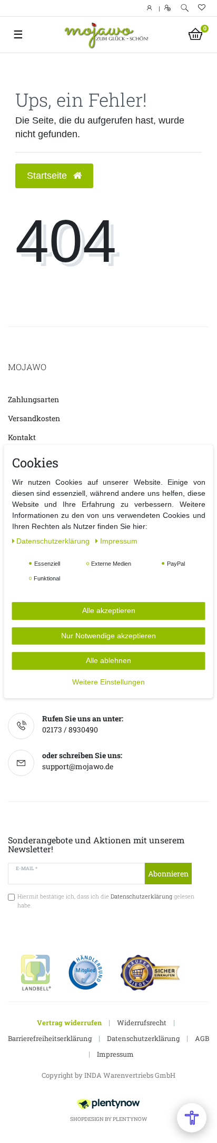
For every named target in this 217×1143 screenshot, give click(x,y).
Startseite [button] (48, 175)
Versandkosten (34, 418)
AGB (202, 1038)
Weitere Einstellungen (108, 682)
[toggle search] (184, 8)
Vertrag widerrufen (69, 1022)
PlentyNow (130, 1119)
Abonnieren (168, 874)
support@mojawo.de (77, 766)
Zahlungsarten (33, 399)
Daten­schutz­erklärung (54, 541)
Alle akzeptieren (108, 610)
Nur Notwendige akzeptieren (108, 635)
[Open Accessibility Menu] (191, 1117)
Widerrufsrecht (141, 1022)
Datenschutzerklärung (143, 1038)
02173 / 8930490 (70, 729)
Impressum (115, 1054)
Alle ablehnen (108, 660)
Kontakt (22, 437)
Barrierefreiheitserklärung (50, 1038)
